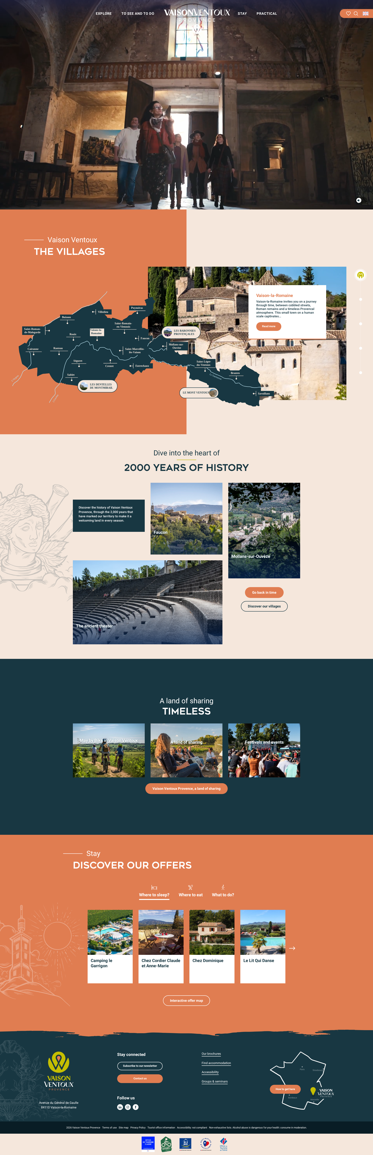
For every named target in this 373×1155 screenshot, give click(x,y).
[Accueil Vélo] (166, 1144)
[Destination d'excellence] (206, 1144)
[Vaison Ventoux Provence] (197, 21)
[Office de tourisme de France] (223, 1144)
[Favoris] (348, 13)
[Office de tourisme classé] (148, 1144)
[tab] (154, 890)
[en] (366, 13)
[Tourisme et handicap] (185, 1144)
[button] (356, 13)
